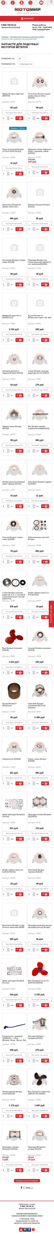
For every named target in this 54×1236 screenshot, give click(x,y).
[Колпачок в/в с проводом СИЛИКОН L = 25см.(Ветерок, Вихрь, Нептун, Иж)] (14, 1023)
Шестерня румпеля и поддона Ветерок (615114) (12, 372)
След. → (29, 1187)
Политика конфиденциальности (27, 1213)
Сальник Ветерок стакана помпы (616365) (12, 538)
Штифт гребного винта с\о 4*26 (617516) (38, 594)
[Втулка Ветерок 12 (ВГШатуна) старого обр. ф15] (40, 302)
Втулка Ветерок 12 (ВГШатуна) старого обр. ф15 (39, 317)
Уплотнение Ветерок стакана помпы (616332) (13, 261)
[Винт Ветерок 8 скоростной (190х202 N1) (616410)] (40, 1078)
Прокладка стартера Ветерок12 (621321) (10, 1148)
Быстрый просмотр (14, 113)
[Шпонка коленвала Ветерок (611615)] (40, 191)
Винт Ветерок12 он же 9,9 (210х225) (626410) (38, 982)
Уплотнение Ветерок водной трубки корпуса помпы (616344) (39, 96)
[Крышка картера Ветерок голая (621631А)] (14, 1078)
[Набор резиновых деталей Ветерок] (40, 524)
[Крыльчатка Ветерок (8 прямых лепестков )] (14, 191)
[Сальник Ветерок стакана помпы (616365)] (14, 524)
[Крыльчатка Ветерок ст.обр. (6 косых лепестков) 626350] (14, 912)
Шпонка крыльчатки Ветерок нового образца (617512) (13, 483)
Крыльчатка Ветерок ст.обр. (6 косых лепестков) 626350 (13, 926)
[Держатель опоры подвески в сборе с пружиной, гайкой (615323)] (40, 136)
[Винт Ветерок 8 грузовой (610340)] (14, 635)
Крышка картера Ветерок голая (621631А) (12, 1093)
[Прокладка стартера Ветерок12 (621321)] (14, 1134)
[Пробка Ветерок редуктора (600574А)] (14, 81)
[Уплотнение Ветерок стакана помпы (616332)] (14, 247)
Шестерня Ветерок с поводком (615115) (36, 1037)
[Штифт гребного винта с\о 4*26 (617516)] (40, 580)
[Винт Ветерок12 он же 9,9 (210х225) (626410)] (40, 968)
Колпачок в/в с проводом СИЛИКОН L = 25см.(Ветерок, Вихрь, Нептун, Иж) (14, 1038)
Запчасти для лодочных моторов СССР (27, 37)
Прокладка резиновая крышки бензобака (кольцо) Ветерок (40, 926)
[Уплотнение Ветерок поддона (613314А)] (40, 469)
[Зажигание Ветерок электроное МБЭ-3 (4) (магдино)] (40, 690)
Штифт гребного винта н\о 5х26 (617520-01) (12, 871)
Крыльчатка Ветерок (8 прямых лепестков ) (11, 206)
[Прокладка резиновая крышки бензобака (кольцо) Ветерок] (40, 912)
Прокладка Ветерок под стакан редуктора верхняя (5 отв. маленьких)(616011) (39, 262)
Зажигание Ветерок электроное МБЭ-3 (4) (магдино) (36, 706)
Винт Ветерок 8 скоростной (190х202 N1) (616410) (39, 1093)
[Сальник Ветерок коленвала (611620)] (40, 635)
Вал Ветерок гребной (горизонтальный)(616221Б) (39, 427)
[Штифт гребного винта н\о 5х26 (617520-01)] (14, 857)
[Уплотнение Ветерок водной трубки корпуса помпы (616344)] (40, 81)
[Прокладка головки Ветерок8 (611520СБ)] (40, 801)
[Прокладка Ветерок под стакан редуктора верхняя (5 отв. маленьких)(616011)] (40, 247)
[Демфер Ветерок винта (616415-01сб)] (14, 302)
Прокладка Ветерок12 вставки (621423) (36, 1148)
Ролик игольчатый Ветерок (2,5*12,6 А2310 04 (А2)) (13, 150)
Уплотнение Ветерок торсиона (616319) (36, 871)
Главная (4, 37)
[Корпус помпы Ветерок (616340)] (40, 746)
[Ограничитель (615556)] (14, 746)
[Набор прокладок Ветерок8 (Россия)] (14, 968)
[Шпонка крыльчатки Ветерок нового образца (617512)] (14, 469)
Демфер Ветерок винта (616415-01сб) (11, 317)
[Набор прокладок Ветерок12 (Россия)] (14, 801)
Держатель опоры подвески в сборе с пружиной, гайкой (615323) (40, 151)
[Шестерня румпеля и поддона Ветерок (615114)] (14, 358)
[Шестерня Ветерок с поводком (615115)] (40, 1023)
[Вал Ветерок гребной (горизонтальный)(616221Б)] (40, 413)
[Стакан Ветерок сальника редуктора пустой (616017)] (40, 358)
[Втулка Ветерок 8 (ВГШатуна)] (14, 690)
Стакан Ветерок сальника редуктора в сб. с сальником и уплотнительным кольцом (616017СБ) (13, 596)
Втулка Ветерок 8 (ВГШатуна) (9, 705)
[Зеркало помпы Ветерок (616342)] (14, 413)
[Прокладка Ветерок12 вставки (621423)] (40, 1134)
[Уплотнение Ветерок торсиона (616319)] (40, 857)
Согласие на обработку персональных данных (27, 1215)
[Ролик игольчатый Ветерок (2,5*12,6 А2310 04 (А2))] (14, 136)
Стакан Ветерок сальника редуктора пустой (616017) (38, 372)
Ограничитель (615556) (11, 759)
